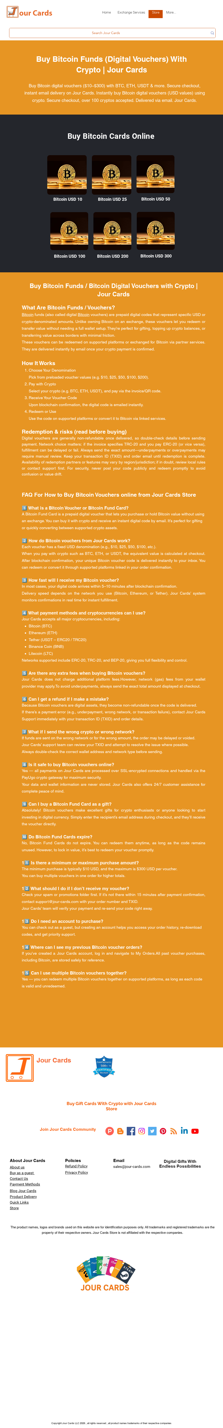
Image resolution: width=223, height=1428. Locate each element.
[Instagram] (141, 1131)
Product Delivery (23, 1197)
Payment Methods (25, 1184)
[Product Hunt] (109, 1131)
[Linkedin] (184, 1131)
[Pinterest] (163, 1131)
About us (17, 1167)
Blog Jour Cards (23, 1191)
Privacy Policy (76, 1172)
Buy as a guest (22, 1173)
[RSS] (173, 1131)
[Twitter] (152, 1131)
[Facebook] (131, 1131)
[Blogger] (120, 1131)
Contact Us (19, 1178)
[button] (131, 14)
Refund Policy (76, 1166)
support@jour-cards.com (57, 901)
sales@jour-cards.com (131, 1166)
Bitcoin (28, 314)
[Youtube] (195, 1131)
